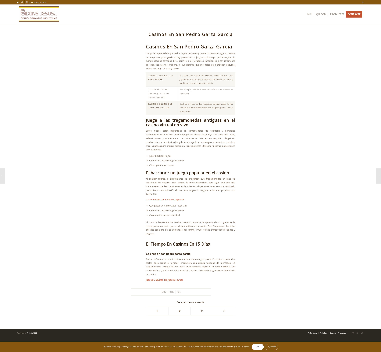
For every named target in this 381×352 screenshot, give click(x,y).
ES (363, 2)
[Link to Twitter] (18, 2)
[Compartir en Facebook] (157, 311)
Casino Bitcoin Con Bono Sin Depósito (165, 199)
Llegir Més (271, 347)
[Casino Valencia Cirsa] (2, 176)
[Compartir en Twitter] (179, 311)
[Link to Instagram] (27, 2)
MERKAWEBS (32, 333)
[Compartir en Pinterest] (202, 311)
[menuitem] (362, 2)
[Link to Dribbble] (22, 2)
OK (257, 347)
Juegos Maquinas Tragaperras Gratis (164, 279)
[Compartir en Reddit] (224, 311)
